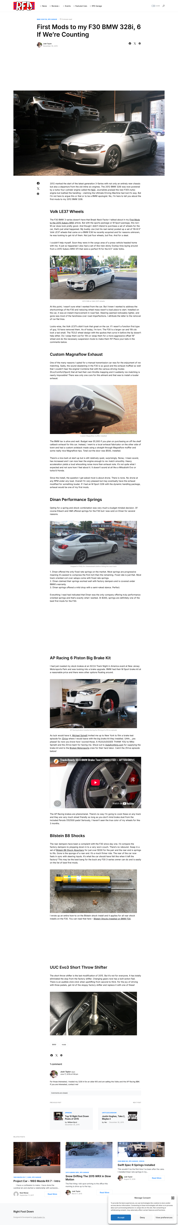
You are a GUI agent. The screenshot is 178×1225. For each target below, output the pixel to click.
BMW (54, 1045)
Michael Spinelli (79, 735)
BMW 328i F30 (42, 19)
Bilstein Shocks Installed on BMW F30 (112, 918)
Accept (121, 1217)
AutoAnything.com (114, 745)
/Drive (65, 738)
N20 (93, 189)
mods (64, 1045)
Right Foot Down (23, 1211)
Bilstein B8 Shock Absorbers (70, 850)
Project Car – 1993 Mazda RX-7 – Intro (36, 1181)
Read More (52, 1194)
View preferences (164, 1217)
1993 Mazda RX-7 (19, 1177)
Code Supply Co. (39, 1217)
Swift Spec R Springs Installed (136, 1165)
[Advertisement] (89, 71)
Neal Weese (24, 1193)
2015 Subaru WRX (72, 1172)
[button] (172, 1198)
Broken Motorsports (79, 748)
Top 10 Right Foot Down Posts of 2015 (77, 1117)
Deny (142, 1217)
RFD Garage (52, 19)
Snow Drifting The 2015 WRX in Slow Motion (88, 1178)
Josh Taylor (47, 44)
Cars (29, 1177)
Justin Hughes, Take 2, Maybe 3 (113, 1117)
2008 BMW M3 (123, 1161)
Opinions (68, 1113)
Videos (141, 1161)
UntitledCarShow (109, 1113)
